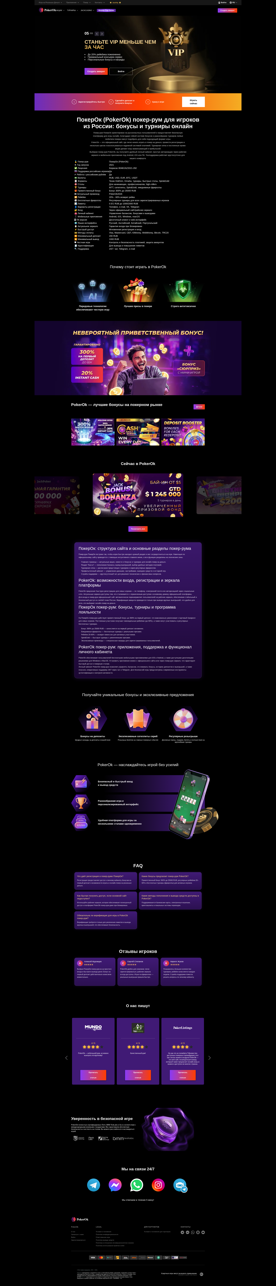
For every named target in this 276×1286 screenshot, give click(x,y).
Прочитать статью (97, 1075)
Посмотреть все (138, 529)
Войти (130, 71)
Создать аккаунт (105, 71)
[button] (66, 1058)
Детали (199, 407)
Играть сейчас (193, 102)
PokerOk (79, 1272)
